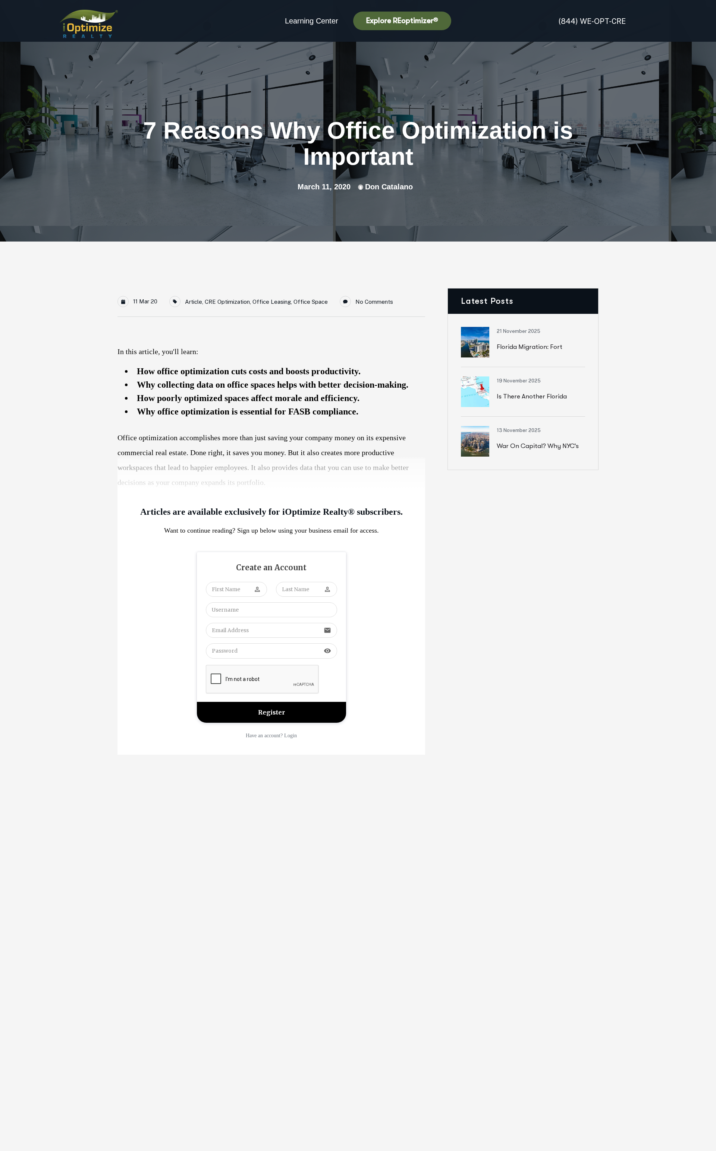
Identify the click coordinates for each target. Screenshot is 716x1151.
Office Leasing (271, 302)
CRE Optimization (227, 302)
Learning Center (311, 21)
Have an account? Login (271, 735)
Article (193, 302)
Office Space (310, 302)
